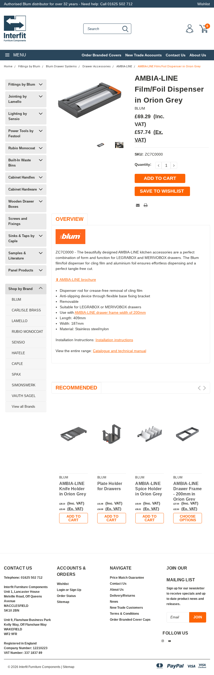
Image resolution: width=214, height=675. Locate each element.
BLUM (16, 299)
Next (204, 388)
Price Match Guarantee (127, 577)
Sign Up (75, 590)
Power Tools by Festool (20, 133)
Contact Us (176, 55)
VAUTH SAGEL (23, 396)
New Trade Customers (126, 607)
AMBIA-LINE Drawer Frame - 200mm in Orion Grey (187, 491)
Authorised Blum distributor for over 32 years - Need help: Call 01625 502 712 (68, 4)
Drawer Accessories (96, 66)
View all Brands (23, 406)
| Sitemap (67, 667)
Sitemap (63, 602)
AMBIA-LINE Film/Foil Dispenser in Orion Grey (169, 66)
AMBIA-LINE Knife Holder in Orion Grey (72, 488)
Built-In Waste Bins (19, 162)
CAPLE (17, 364)
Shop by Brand (20, 289)
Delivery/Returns (122, 595)
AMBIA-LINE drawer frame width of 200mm (110, 312)
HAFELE (18, 353)
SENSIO (18, 342)
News (114, 601)
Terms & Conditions (124, 613)
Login (61, 590)
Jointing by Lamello (17, 99)
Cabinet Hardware (22, 189)
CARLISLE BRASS (26, 310)
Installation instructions (114, 340)
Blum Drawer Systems (61, 66)
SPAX (16, 374)
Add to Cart (74, 518)
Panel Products (20, 270)
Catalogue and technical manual (119, 351)
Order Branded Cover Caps (130, 619)
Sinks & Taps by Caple (21, 238)
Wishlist (203, 4)
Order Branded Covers (101, 55)
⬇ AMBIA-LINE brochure (76, 279)
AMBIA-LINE (124, 66)
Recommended (76, 387)
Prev (199, 388)
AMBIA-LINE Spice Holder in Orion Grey (148, 488)
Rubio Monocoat (21, 148)
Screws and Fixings (17, 221)
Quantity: (143, 164)
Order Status (66, 596)
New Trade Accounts (143, 55)
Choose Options (188, 518)
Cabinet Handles (21, 177)
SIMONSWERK (23, 385)
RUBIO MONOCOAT (27, 332)
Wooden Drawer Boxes (21, 204)
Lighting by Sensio (17, 116)
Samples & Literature (17, 255)
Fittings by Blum (29, 66)
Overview (70, 219)
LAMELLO (19, 321)
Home (8, 66)
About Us (197, 55)
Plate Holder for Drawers (109, 486)
